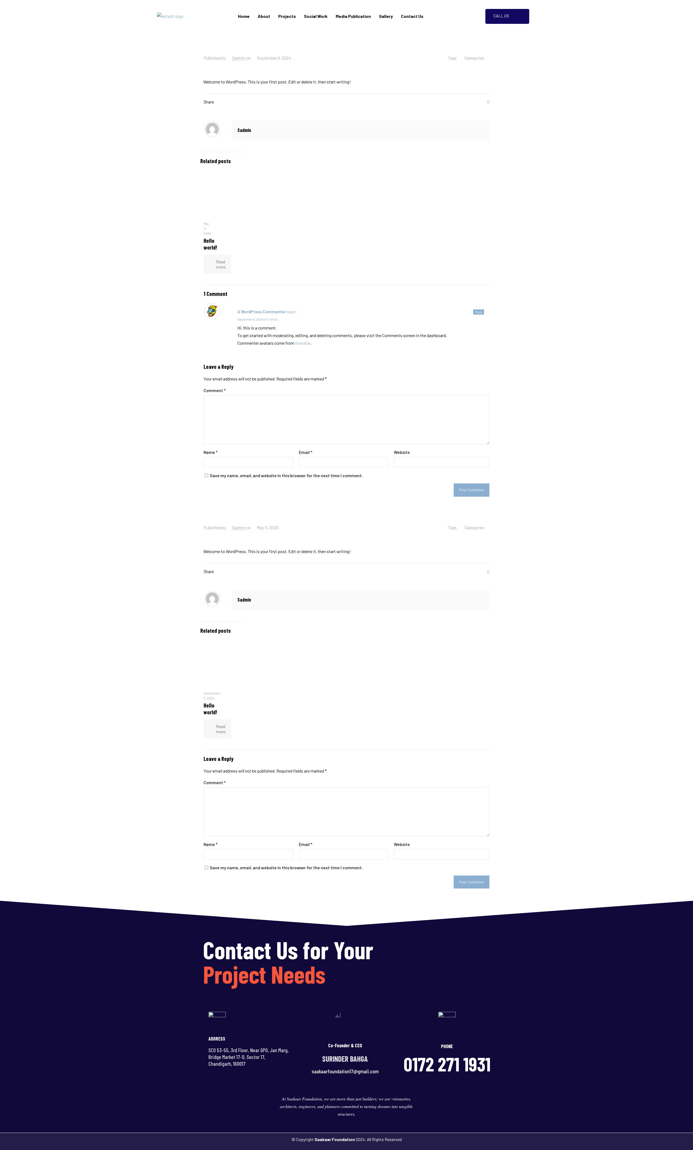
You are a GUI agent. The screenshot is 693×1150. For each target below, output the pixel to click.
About (264, 16)
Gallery (386, 16)
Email (305, 452)
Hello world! (210, 244)
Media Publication (353, 16)
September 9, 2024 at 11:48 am (257, 319)
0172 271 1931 (447, 1063)
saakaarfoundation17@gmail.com (345, 1071)
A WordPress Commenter (261, 311)
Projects (287, 16)
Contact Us (412, 16)
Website (402, 452)
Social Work (316, 16)
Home (244, 16)
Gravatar (302, 342)
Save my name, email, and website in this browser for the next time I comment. (286, 475)
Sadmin (239, 57)
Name (211, 452)
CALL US (501, 15)
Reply (478, 312)
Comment (215, 390)
